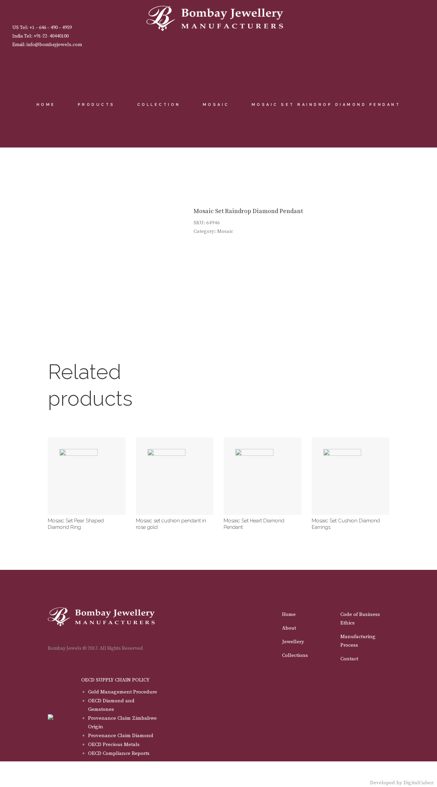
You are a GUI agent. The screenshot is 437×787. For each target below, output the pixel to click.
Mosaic (216, 104)
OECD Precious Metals (114, 744)
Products (96, 104)
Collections (295, 655)
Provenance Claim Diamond (120, 735)
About (289, 628)
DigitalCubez (419, 782)
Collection (159, 104)
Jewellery (293, 641)
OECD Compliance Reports (119, 753)
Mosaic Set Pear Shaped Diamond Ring (76, 524)
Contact (349, 659)
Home (46, 104)
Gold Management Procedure (122, 692)
